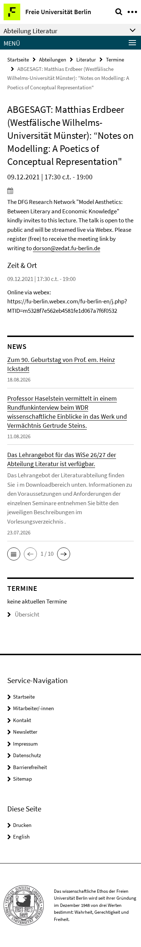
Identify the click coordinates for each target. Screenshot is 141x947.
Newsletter (25, 731)
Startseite (18, 59)
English (21, 836)
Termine (115, 59)
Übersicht (27, 614)
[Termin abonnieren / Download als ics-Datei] (70, 190)
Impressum (25, 743)
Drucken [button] (22, 825)
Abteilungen (52, 59)
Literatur (86, 59)
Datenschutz (27, 755)
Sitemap (22, 778)
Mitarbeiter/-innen (33, 708)
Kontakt (22, 720)
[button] (13, 554)
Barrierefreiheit (30, 767)
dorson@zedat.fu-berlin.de (66, 248)
